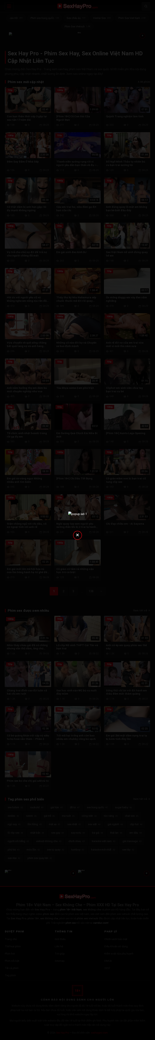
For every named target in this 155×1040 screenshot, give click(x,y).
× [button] (77, 534)
